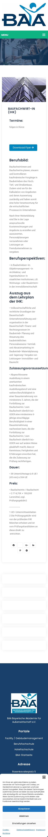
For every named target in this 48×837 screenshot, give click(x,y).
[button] (44, 777)
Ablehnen (24, 816)
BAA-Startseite (24, 755)
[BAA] (24, 15)
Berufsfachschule (24, 743)
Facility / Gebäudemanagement (24, 738)
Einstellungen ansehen (24, 823)
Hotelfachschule (24, 749)
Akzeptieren (24, 808)
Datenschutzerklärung (26, 830)
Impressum (40, 830)
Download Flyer (22, 147)
